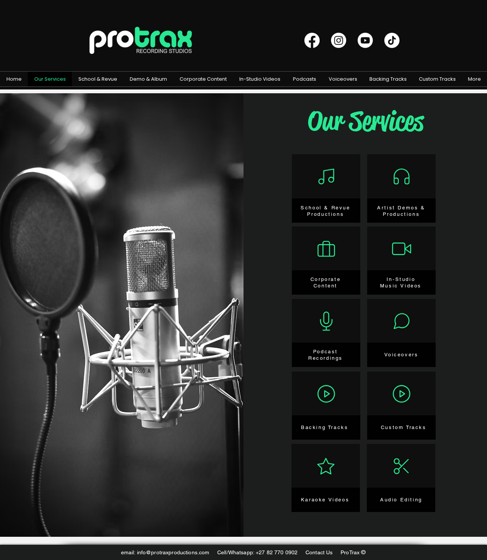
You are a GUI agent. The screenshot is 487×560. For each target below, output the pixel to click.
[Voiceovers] (401, 321)
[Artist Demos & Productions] (401, 176)
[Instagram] (338, 40)
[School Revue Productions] (326, 176)
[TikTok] (391, 40)
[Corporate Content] (326, 249)
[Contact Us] (325, 466)
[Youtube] (365, 40)
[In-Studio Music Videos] (401, 249)
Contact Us (323, 552)
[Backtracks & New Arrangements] (326, 394)
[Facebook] (312, 40)
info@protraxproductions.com (173, 552)
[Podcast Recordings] (326, 321)
